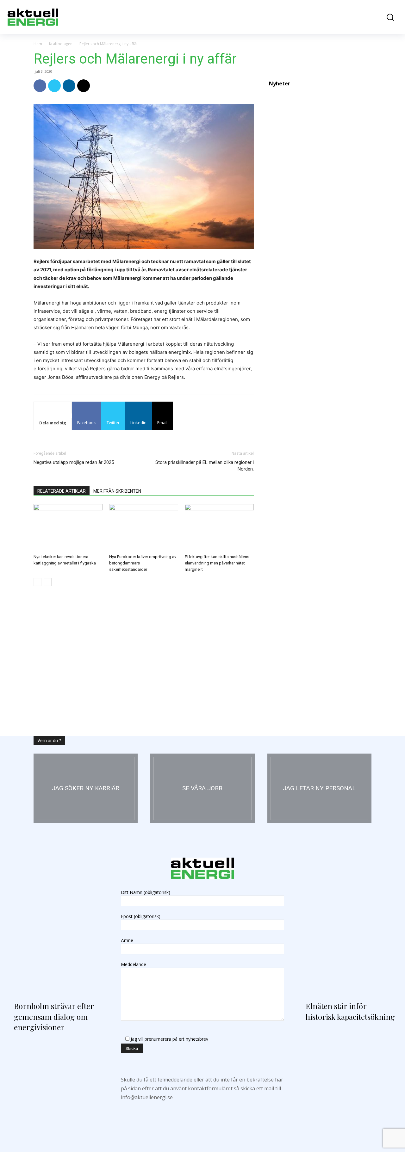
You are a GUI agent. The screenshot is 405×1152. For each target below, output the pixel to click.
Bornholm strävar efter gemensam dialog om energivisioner (54, 1016)
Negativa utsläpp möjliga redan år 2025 (74, 462)
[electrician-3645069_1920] (86, 788)
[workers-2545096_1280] (202, 788)
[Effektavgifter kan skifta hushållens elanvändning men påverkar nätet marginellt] (219, 527)
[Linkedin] (69, 85)
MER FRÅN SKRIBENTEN (117, 491)
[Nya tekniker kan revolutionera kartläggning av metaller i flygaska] (68, 527)
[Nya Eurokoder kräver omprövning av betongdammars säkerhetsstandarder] (143, 527)
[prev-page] (37, 582)
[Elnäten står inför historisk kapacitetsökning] (348, 935)
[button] (387, 17)
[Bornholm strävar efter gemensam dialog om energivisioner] (57, 935)
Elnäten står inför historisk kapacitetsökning (350, 1011)
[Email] (83, 85)
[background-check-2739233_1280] (319, 788)
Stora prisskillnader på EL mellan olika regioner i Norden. (204, 465)
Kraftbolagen (60, 43)
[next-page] (48, 582)
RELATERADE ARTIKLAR (61, 491)
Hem (38, 43)
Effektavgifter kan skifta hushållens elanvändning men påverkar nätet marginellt (217, 563)
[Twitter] (54, 85)
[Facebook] (40, 85)
